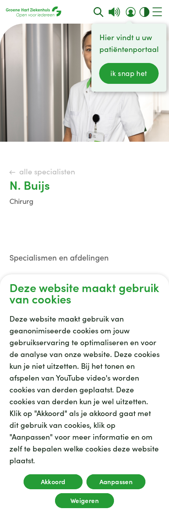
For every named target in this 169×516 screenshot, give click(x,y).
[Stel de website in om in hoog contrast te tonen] (144, 12)
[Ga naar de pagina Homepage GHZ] (33, 12)
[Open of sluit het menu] (157, 11)
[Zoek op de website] (98, 12)
